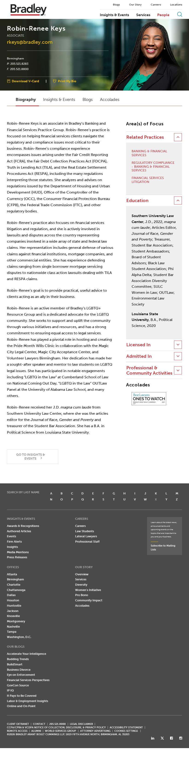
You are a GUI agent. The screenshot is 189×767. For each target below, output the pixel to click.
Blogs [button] (88, 99)
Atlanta (12, 574)
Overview (82, 574)
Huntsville (14, 605)
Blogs (116, 4)
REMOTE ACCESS (17, 730)
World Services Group (60, 730)
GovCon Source (18, 685)
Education (137, 200)
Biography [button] (26, 99)
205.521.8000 (57, 724)
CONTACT (39, 724)
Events (11, 536)
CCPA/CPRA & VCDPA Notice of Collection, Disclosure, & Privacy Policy (56, 727)
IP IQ (10, 690)
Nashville (13, 626)
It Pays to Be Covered (21, 695)
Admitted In (139, 356)
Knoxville (13, 616)
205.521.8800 (19, 69)
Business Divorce (18, 669)
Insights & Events (114, 15)
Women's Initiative (88, 590)
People (163, 15)
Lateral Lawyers (86, 536)
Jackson (12, 611)
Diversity (81, 584)
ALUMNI (36, 730)
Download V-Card (25, 81)
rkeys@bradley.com (30, 42)
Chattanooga (16, 590)
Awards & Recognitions (23, 526)
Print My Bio (67, 81)
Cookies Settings (126, 731)
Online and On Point (21, 706)
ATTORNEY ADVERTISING (95, 730)
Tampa (11, 631)
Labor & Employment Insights (27, 701)
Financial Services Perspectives (28, 680)
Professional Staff (87, 541)
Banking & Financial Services (149, 153)
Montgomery (16, 621)
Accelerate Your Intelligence (26, 653)
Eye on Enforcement (21, 674)
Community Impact (88, 600)
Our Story (135, 4)
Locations (176, 4)
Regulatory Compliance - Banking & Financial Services (153, 167)
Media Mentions (18, 552)
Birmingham (15, 58)
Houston (13, 600)
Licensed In (138, 344)
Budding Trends (18, 659)
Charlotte (13, 584)
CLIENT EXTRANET (18, 724)
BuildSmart (14, 664)
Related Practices (145, 137)
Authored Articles (19, 531)
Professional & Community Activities (149, 370)
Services (143, 15)
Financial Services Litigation (148, 180)
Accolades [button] (109, 99)
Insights (12, 547)
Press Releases (17, 557)
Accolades (82, 605)
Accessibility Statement (126, 727)
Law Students (84, 531)
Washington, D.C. (19, 637)
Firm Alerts (14, 541)
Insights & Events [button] (59, 99)
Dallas (11, 595)
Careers (156, 4)
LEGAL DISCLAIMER (81, 724)
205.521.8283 (19, 63)
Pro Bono (81, 595)
